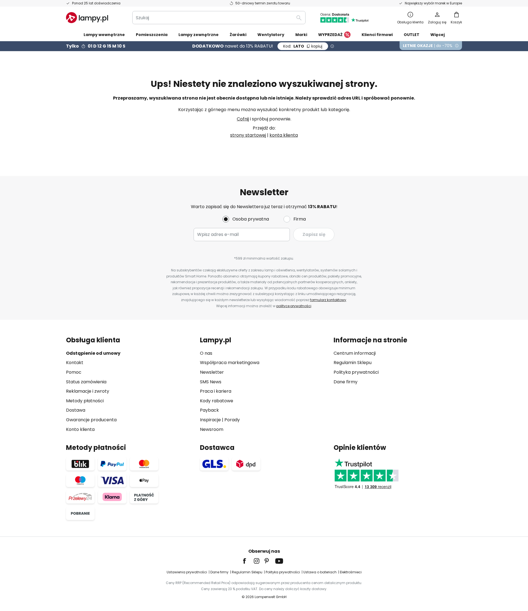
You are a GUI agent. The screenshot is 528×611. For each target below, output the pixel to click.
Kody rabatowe (216, 401)
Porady (232, 420)
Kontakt (74, 362)
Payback (209, 410)
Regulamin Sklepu (353, 362)
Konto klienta (80, 429)
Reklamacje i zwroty (87, 391)
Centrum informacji (355, 353)
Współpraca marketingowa (229, 362)
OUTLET (411, 34)
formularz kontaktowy (328, 300)
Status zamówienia (86, 382)
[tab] (130, 384)
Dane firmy (346, 382)
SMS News (210, 382)
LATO (302, 46)
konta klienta (284, 135)
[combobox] (219, 17)
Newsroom (211, 429)
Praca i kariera (215, 391)
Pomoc (73, 372)
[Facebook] (248, 561)
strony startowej (248, 135)
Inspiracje (210, 420)
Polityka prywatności (356, 372)
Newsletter (212, 372)
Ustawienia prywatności (187, 572)
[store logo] (87, 17)
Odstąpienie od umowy (93, 353)
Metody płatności (85, 401)
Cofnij (243, 119)
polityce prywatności (293, 306)
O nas (206, 353)
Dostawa (75, 410)
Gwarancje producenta (91, 420)
